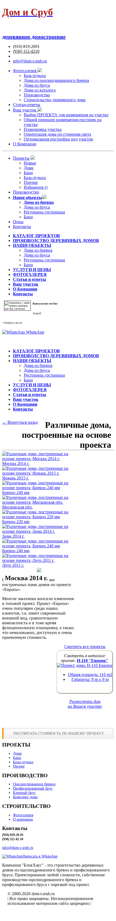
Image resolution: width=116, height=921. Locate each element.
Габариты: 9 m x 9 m (90, 679)
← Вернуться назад (20, 422)
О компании (23, 819)
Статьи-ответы (26, 104)
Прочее (19, 766)
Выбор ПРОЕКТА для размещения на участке (66, 115)
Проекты (21, 158)
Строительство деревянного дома (55, 99)
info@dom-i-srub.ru (30, 61)
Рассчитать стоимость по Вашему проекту (58, 733)
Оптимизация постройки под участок (58, 139)
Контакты (22, 226)
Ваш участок (25, 110)
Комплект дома (25, 797)
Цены (18, 221)
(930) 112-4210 (26, 51)
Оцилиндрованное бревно (34, 784)
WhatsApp (34, 332)
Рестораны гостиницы (44, 212)
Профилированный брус (33, 788)
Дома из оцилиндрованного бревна (56, 80)
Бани (28, 172)
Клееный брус (24, 793)
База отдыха (35, 75)
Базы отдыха (23, 762)
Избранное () (35, 187)
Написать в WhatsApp (39, 856)
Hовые (30, 163)
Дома (28, 168)
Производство (37, 95)
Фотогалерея (25, 70)
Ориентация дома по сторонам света (57, 134)
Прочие (31, 182)
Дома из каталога (40, 90)
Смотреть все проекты (84, 646)
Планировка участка (43, 129)
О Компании (24, 144)
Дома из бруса (37, 85)
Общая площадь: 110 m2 (90, 674)
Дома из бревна (38, 250)
